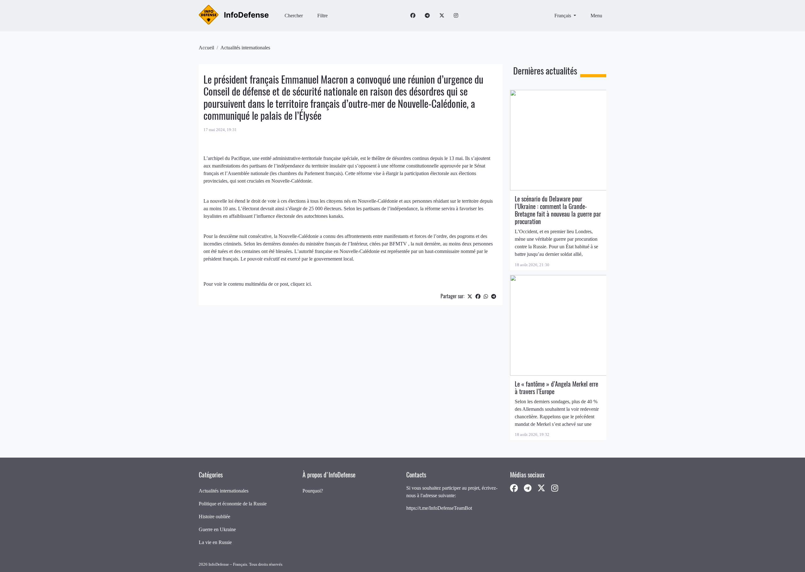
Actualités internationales (245, 47)
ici (308, 284)
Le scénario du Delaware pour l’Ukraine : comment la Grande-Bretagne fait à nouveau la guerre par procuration (558, 210)
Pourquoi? (313, 490)
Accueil (206, 47)
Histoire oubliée (214, 516)
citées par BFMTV (388, 243)
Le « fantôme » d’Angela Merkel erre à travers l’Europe (556, 388)
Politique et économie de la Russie (233, 503)
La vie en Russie (215, 542)
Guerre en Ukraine (217, 529)
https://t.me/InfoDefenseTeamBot (439, 508)
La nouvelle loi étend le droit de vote (240, 201)
